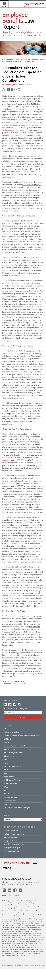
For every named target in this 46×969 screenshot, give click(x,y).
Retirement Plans (13, 60)
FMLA (5, 773)
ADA (5, 729)
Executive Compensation (12, 766)
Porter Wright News (10, 797)
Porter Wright (10, 85)
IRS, (13, 681)
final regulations (8, 130)
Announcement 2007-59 (12, 460)
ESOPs (6, 760)
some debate (33, 434)
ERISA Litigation (9, 756)
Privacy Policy (7, 895)
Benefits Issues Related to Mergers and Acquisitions (22, 735)
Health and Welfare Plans (12, 780)
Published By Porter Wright (34, 5)
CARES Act (7, 739)
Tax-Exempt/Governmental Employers (17, 808)
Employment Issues (10, 749)
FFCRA (6, 770)
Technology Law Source (12, 851)
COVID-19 (7, 742)
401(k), (9, 681)
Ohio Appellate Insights (12, 848)
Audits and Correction (11, 732)
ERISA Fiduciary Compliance (13, 753)
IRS (5, 790)
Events (6, 763)
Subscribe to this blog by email (17, 709)
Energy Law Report (10, 841)
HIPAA (6, 787)
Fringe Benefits (9, 777)
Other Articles (8, 794)
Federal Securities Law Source (14, 844)
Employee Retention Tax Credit (15, 746)
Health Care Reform (10, 784)
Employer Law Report (11, 837)
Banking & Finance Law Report (14, 834)
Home (4, 60)
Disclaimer (16, 895)
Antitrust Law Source (11, 830)
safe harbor (19, 681)
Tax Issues (7, 804)
